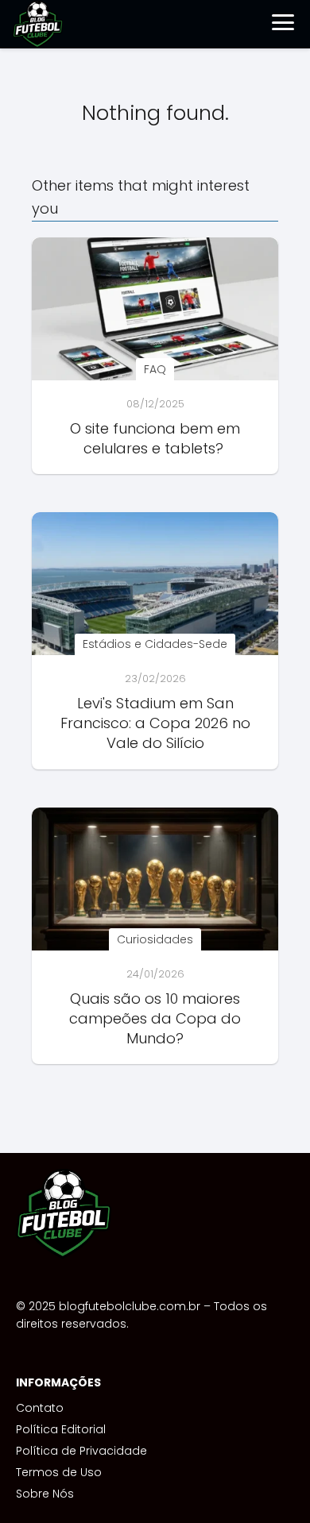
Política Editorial (61, 1429)
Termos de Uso (59, 1472)
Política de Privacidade (81, 1451)
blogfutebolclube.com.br (129, 1306)
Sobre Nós (45, 1494)
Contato (40, 1408)
